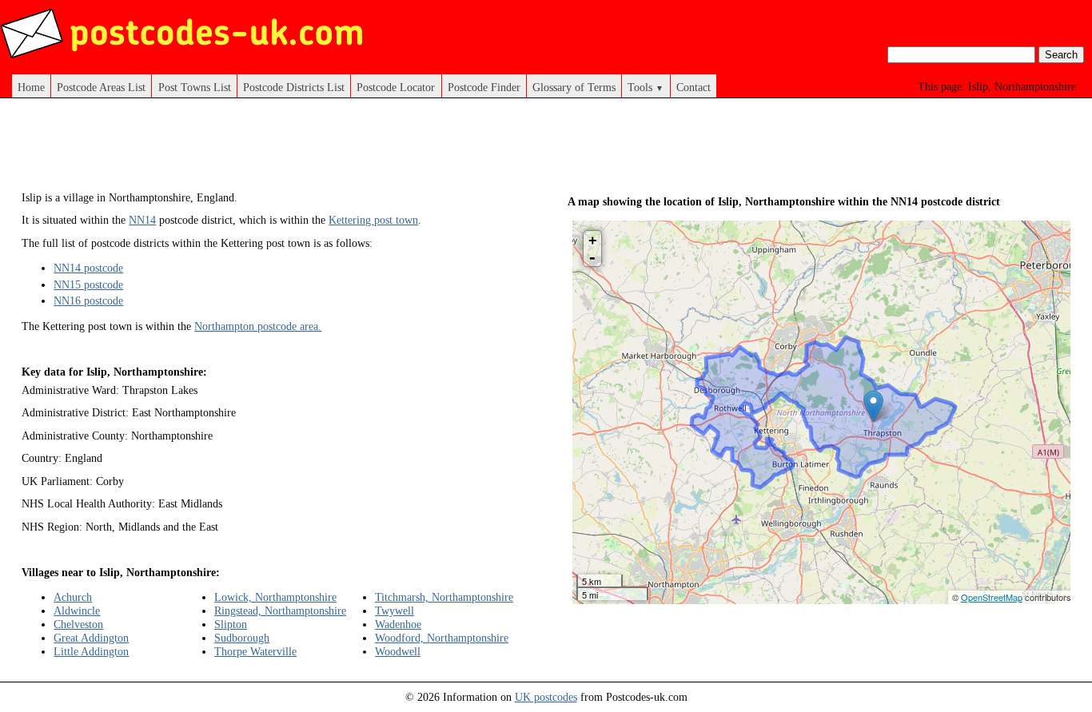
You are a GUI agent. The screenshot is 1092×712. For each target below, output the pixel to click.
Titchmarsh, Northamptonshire (444, 597)
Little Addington (91, 651)
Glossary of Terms (574, 87)
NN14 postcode (88, 267)
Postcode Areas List (101, 87)
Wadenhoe (398, 624)
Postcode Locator (396, 87)
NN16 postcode (88, 300)
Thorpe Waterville (255, 651)
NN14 (142, 219)
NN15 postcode (88, 284)
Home (31, 87)
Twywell (394, 610)
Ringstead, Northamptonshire (280, 610)
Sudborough (241, 637)
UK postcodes (546, 696)
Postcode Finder (484, 87)
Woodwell (397, 651)
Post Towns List (194, 87)
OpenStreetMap (991, 597)
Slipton (230, 624)
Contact (693, 87)
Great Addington (91, 637)
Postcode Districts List (294, 87)
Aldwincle (77, 610)
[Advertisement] (313, 150)
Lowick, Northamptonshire (275, 597)
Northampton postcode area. (257, 326)
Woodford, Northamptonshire (441, 637)
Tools (646, 87)
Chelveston (78, 624)
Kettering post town (373, 219)
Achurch (73, 597)
